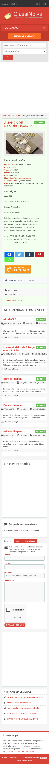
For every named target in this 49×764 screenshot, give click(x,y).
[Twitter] (45, 4)
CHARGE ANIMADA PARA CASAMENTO (22, 719)
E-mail (7, 563)
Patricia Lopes (8, 383)
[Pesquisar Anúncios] (8, 57)
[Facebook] (41, 4)
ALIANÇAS (9, 319)
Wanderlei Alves (9, 354)
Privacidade (27, 760)
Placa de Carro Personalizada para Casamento (25, 697)
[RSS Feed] (37, 4)
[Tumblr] (29, 254)
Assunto (8, 572)
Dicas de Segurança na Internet (22, 751)
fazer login (18, 530)
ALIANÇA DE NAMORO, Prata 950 (19, 124)
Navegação (10, 27)
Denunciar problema (14, 300)
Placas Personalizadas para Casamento (22, 713)
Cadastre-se (5, 4)
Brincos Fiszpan (12, 378)
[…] (39, 365)
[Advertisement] (24, 87)
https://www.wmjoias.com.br (20, 178)
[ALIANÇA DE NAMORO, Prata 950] (24, 155)
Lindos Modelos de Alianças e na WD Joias (19, 349)
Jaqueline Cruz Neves (12, 323)
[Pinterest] (39, 254)
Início (4, 116)
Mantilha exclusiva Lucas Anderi (19, 703)
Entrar (14, 4)
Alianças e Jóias (14, 116)
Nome (7, 555)
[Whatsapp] (9, 259)
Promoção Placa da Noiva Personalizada (23, 708)
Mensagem (9, 580)
